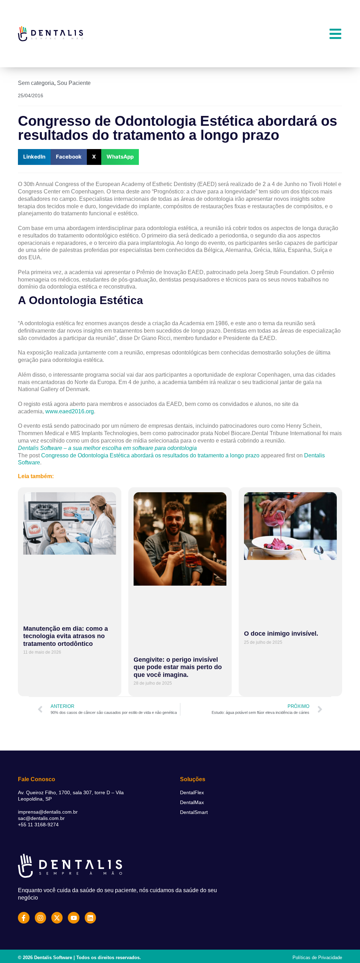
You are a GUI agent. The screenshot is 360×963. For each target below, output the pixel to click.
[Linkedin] (90, 917)
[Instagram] (40, 917)
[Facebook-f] (23, 917)
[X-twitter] (57, 917)
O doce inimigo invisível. (281, 633)
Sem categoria (36, 83)
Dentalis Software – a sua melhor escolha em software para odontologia (107, 448)
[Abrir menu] (335, 34)
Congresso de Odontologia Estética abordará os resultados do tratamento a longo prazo (150, 455)
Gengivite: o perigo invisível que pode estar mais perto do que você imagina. (178, 667)
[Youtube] (73, 917)
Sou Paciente (74, 83)
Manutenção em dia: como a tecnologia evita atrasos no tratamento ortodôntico (65, 636)
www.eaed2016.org (69, 411)
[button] (34, 157)
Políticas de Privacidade (317, 957)
